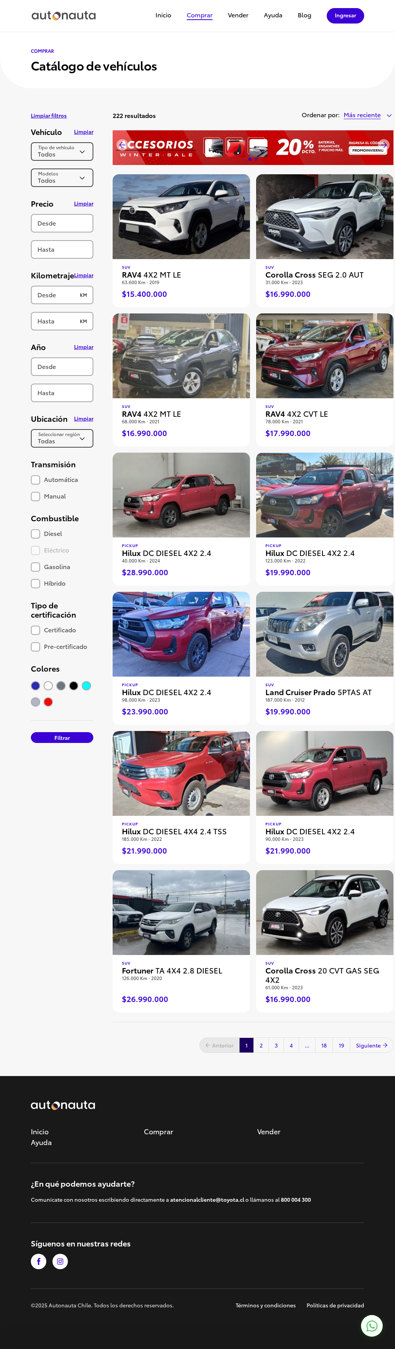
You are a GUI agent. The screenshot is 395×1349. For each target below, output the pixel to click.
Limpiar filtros (49, 115)
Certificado (59, 629)
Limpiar (83, 131)
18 (324, 1045)
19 (341, 1045)
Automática (60, 479)
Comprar (200, 15)
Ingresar (345, 15)
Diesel (52, 533)
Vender (238, 15)
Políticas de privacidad (335, 1305)
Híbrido (54, 582)
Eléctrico (55, 549)
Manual (54, 495)
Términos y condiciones (266, 1305)
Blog (304, 15)
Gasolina (56, 566)
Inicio (163, 15)
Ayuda (273, 15)
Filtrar (62, 737)
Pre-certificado (64, 646)
